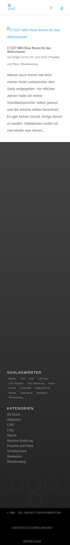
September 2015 (18, 232)
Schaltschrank (17, 451)
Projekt (12, 393)
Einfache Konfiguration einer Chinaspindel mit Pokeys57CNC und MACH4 (32, 346)
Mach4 (11, 435)
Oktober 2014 (16, 252)
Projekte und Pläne (20, 445)
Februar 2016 (16, 227)
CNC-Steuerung (35, 383)
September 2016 (18, 207)
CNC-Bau (43, 378)
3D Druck (13, 414)
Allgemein (14, 419)
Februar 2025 (16, 173)
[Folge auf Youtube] (35, 499)
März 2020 (14, 192)
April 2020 (14, 187)
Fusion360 (25, 388)
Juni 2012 (14, 261)
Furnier (12, 388)
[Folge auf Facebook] (17, 485)
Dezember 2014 (18, 247)
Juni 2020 (14, 182)
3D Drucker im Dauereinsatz (26, 291)
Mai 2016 (13, 212)
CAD (22, 378)
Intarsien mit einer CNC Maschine (30, 315)
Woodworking (29, 64)
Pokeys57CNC (43, 388)
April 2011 (14, 266)
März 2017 (14, 202)
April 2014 (14, 256)
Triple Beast (26, 393)
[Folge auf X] (34, 485)
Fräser (51, 383)
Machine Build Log (20, 440)
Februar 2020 (16, 197)
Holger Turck (20, 57)
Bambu (12, 378)
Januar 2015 (15, 242)
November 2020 (18, 178)
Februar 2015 (16, 237)
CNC (31, 378)
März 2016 (14, 222)
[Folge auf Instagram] (51, 485)
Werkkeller (42, 393)
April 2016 (14, 217)
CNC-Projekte (16, 383)
